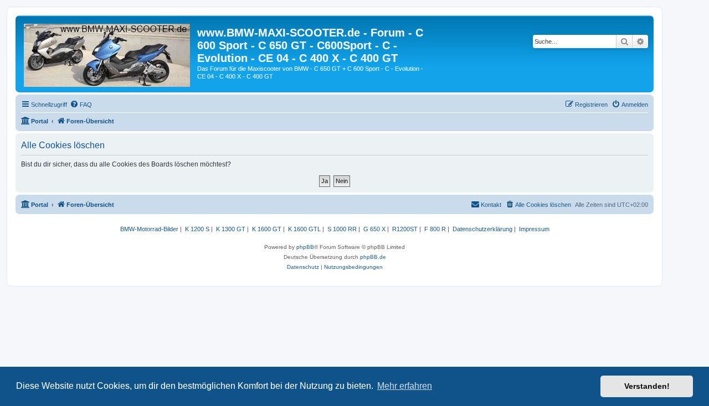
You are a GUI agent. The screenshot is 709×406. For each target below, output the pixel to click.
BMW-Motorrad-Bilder (149, 229)
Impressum (534, 229)
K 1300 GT (230, 229)
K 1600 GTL (304, 229)
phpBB (305, 247)
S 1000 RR (342, 229)
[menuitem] (81, 104)
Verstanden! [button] (647, 386)
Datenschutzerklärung (482, 229)
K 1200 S (197, 229)
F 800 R (435, 229)
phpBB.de (373, 257)
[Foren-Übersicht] (107, 53)
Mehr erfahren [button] (404, 386)
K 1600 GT (266, 229)
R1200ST (405, 229)
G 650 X (374, 229)
